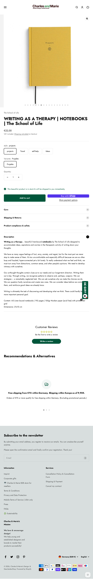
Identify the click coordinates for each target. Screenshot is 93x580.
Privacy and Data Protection (15, 495)
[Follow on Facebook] (5, 556)
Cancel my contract (54, 486)
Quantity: (7, 171)
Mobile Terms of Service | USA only (18, 499)
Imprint (6, 474)
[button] (85, 290)
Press (6, 504)
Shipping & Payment (54, 481)
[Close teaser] (81, 300)
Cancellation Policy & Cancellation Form (60, 475)
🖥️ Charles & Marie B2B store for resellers (17, 485)
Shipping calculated (21, 134)
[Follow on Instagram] (17, 556)
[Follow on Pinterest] (24, 556)
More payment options (68, 200)
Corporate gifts (10, 478)
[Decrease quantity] (7, 177)
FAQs (6, 508)
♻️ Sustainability (10, 513)
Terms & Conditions (11, 490)
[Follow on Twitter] (11, 556)
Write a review (46, 341)
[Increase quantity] (18, 177)
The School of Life (11, 112)
